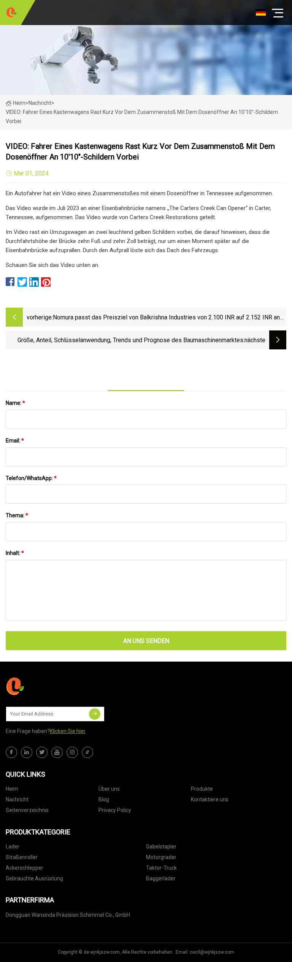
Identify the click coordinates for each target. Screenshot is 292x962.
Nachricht (17, 799)
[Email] (94, 714)
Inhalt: (15, 553)
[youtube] (57, 752)
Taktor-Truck (161, 868)
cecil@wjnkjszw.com (212, 952)
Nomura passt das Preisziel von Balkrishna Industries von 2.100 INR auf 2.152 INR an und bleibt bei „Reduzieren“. (166, 318)
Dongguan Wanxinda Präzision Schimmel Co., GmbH (68, 915)
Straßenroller (22, 857)
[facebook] (11, 752)
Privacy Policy (114, 810)
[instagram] (72, 752)
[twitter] (42, 752)
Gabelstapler (161, 847)
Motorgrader (161, 857)
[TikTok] (87, 752)
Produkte (202, 789)
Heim (19, 103)
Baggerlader (161, 878)
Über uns (109, 789)
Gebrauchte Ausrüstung (34, 878)
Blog (103, 799)
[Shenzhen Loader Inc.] (11, 12)
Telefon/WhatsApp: (31, 478)
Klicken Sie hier (68, 731)
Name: (15, 403)
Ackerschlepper (24, 868)
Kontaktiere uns (210, 799)
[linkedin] (26, 752)
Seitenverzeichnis (27, 810)
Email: (15, 441)
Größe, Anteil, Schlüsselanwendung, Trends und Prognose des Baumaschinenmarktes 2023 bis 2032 (130, 340)
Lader (12, 847)
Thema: (17, 515)
